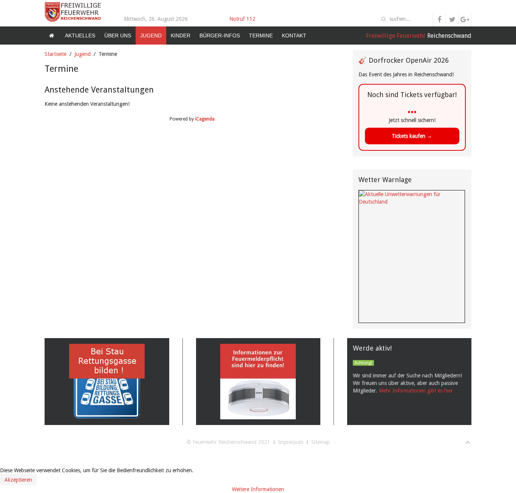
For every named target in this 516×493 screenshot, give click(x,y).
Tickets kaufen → (412, 136)
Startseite (55, 54)
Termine (261, 35)
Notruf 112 (242, 19)
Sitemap (320, 442)
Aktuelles (80, 35)
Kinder (180, 35)
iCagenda (205, 119)
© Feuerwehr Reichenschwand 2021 (228, 442)
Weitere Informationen (258, 489)
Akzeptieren (18, 480)
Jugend (151, 35)
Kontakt (294, 35)
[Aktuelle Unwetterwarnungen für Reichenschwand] (412, 198)
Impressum (290, 442)
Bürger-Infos (219, 35)
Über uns (117, 35)
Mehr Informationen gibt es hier (416, 391)
